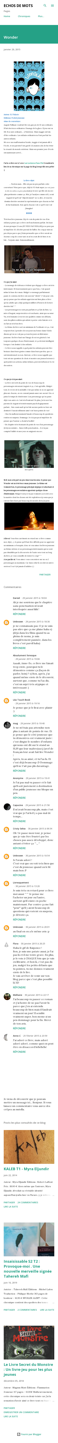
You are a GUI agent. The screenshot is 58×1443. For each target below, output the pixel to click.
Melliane (17, 994)
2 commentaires (27, 1309)
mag (15, 723)
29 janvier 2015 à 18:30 (38, 621)
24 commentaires (27, 1202)
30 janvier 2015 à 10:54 (38, 855)
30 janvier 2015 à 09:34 (40, 828)
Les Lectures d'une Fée (33, 163)
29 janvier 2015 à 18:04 (34, 598)
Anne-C (17, 1035)
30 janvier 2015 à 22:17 (37, 994)
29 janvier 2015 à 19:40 (32, 723)
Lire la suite (11, 1206)
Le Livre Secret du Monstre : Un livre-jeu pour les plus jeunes (28, 1369)
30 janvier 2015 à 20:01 (38, 926)
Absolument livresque (24, 655)
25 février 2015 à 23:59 (35, 1035)
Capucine (18, 805)
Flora (15, 943)
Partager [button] (45, 574)
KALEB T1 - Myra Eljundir (26, 1168)
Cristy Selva (19, 828)
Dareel (16, 598)
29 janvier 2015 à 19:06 (27, 658)
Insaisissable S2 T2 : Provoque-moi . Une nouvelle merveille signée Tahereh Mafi (28, 1269)
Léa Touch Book (21, 699)
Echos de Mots (18, 5)
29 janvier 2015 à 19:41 (38, 778)
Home (7, 16)
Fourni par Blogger (31, 1434)
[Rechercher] (45, 5)
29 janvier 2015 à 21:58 (37, 805)
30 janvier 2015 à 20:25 (33, 943)
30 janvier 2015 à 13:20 (27, 886)
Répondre (19, 614)
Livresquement (21, 882)
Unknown (18, 621)
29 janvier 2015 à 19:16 (27, 703)
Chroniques (24, 16)
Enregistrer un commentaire (21, 1412)
